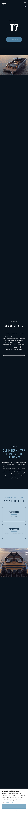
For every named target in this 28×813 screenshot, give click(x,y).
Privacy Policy (9, 802)
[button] (25, 3)
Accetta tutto (14, 806)
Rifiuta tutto (14, 810)
